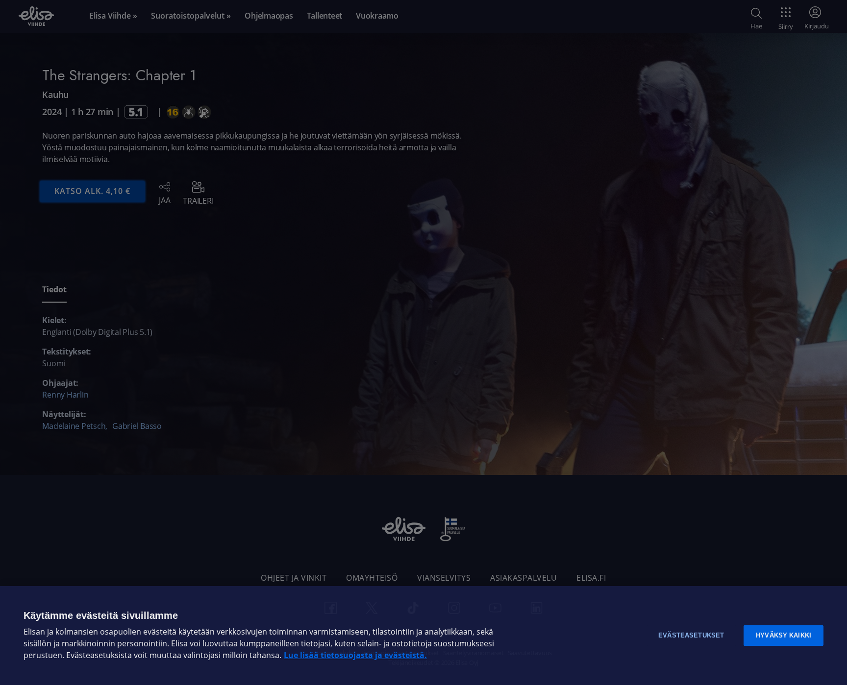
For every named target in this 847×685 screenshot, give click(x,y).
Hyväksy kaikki (783, 635)
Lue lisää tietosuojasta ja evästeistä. (355, 655)
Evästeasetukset (691, 635)
